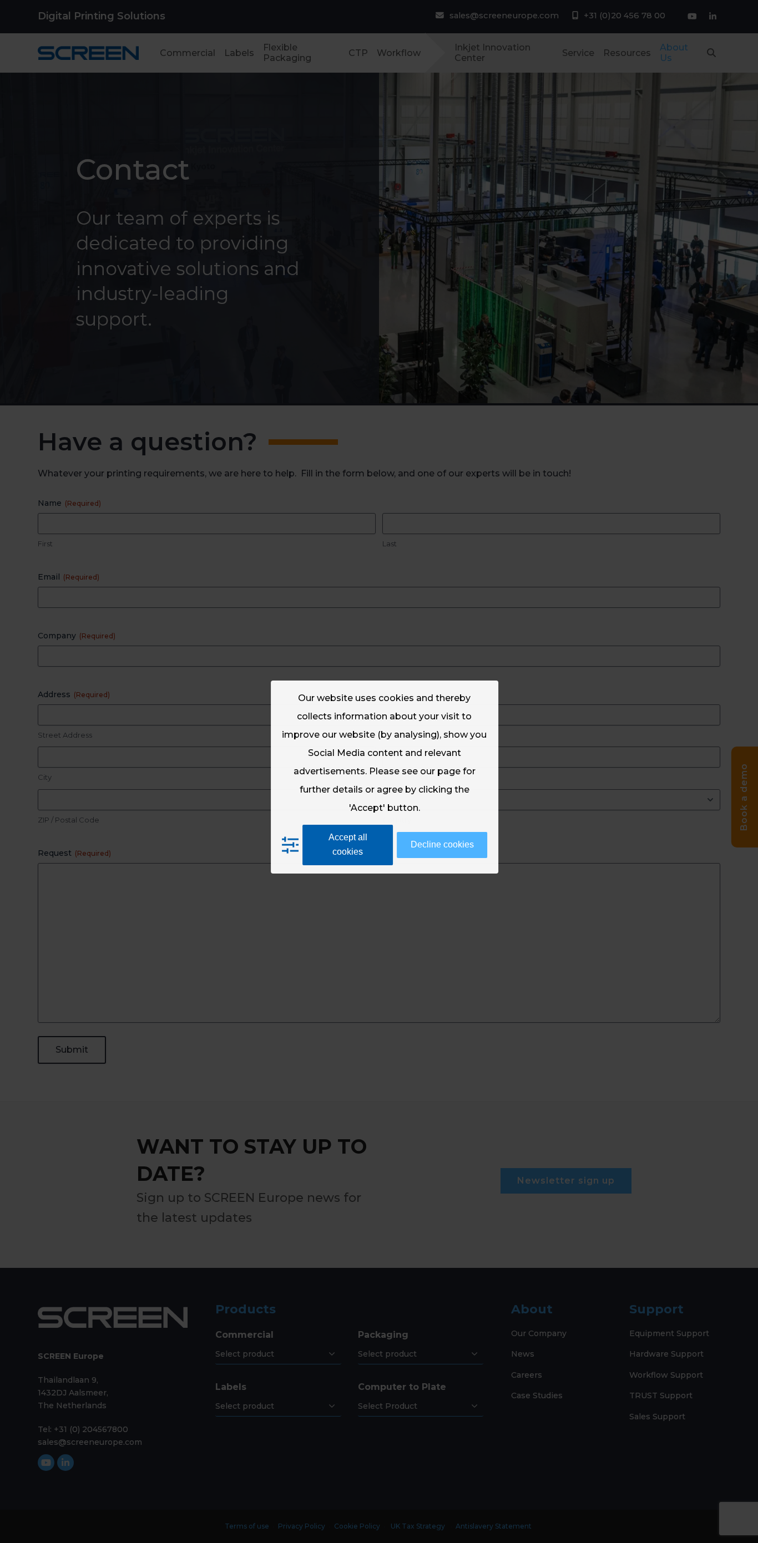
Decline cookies (442, 844)
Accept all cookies (348, 844)
